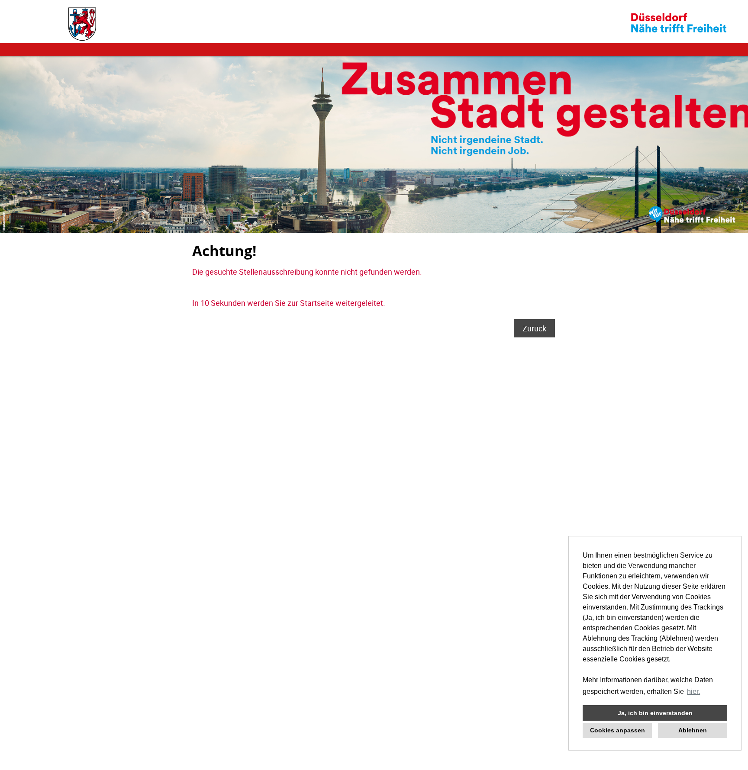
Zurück (534, 328)
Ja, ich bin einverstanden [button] (655, 712)
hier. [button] (693, 691)
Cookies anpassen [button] (617, 730)
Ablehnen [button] (692, 730)
